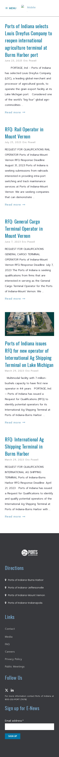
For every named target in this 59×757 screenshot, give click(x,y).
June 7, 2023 (13, 242)
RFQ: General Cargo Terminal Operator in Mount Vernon (24, 228)
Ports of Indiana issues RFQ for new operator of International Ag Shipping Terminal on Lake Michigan (29, 354)
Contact (10, 629)
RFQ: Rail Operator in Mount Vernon (24, 133)
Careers (10, 652)
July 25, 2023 (13, 142)
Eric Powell (30, 60)
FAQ (7, 644)
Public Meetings (15, 666)
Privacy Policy (13, 659)
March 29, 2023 (14, 371)
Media (8, 637)
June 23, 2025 (13, 60)
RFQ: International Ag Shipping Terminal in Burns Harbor (24, 446)
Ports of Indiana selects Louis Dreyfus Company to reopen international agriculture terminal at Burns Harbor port (28, 40)
